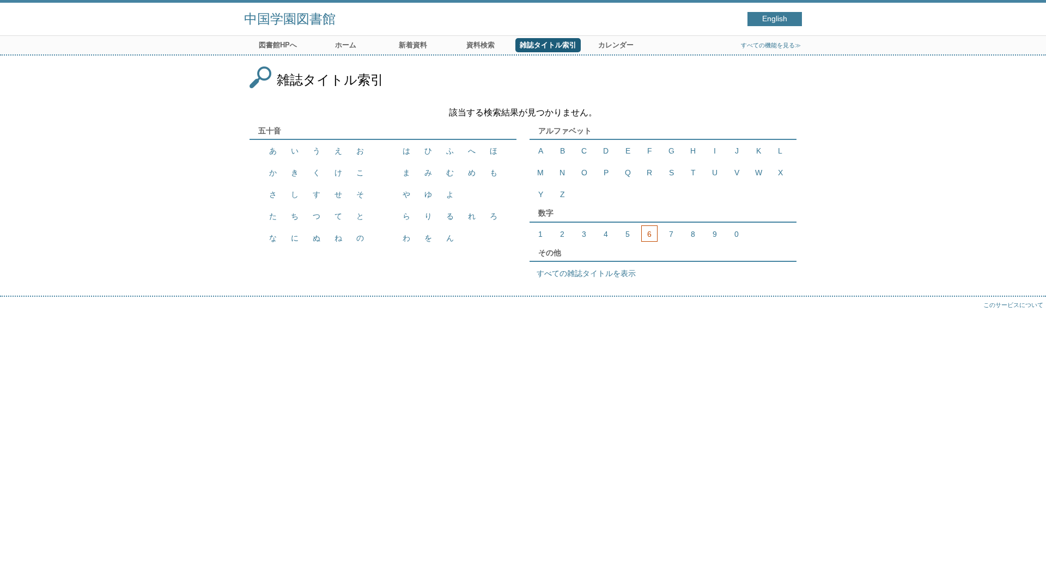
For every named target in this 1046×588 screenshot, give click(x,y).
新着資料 (413, 45)
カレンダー (616, 45)
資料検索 (480, 45)
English (774, 19)
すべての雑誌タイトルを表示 (586, 273)
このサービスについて (1013, 305)
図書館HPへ (278, 45)
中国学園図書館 (290, 18)
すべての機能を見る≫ (771, 45)
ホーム (345, 45)
